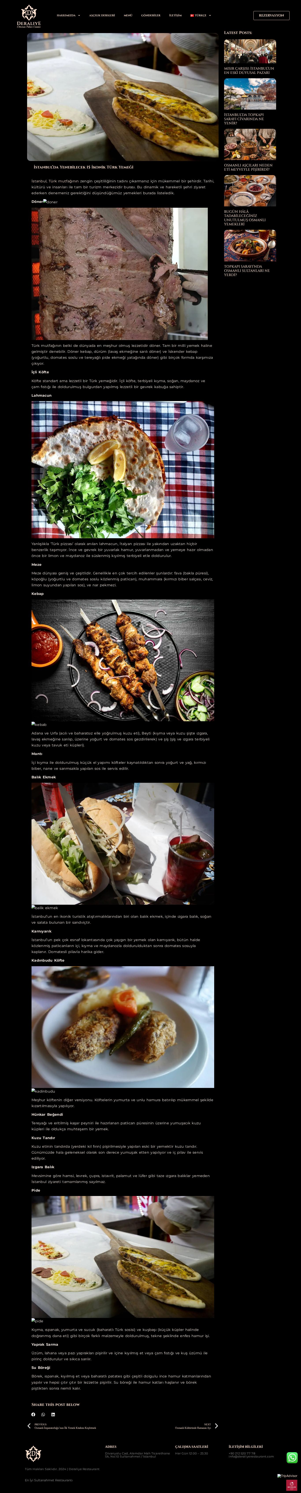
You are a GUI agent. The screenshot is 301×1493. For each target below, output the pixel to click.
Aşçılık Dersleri (102, 15)
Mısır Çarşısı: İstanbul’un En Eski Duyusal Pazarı (249, 70)
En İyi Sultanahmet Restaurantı (49, 1480)
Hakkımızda (66, 15)
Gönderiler (150, 15)
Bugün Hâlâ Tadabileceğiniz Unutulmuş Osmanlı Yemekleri (245, 218)
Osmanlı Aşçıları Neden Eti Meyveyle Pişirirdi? (248, 167)
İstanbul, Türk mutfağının (55, 181)
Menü (128, 15)
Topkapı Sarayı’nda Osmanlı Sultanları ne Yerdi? (247, 270)
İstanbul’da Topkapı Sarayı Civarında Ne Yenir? (244, 119)
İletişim (175, 15)
